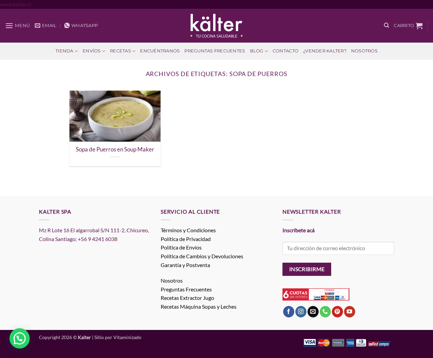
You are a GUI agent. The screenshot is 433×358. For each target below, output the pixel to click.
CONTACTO (285, 50)
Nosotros (172, 280)
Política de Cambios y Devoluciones (202, 256)
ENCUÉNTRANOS (160, 50)
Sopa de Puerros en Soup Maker (115, 149)
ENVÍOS (92, 50)
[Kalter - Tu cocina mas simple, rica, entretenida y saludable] (216, 26)
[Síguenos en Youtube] (349, 311)
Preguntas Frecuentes (186, 289)
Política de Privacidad (186, 239)
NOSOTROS (364, 50)
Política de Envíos (181, 247)
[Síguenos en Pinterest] (337, 311)
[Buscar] (386, 25)
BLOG (257, 50)
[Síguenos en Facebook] (288, 311)
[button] (17, 25)
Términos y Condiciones (188, 230)
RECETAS (120, 50)
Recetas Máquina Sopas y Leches (198, 306)
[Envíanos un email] (313, 311)
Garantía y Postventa (185, 265)
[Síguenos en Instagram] (300, 311)
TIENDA (64, 50)
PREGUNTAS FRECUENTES (214, 50)
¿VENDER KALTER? (324, 50)
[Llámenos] (325, 311)
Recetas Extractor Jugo (187, 297)
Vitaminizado (127, 337)
